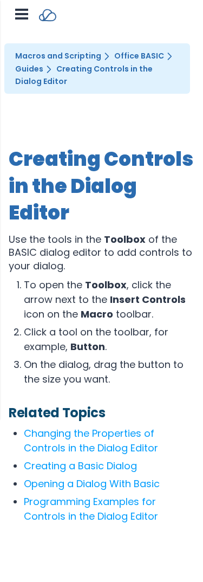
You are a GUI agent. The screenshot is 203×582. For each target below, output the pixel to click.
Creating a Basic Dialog (80, 466)
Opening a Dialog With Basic (92, 483)
